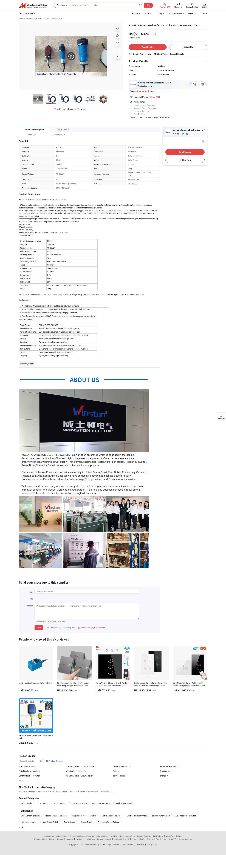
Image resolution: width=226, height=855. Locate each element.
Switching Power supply (28, 771)
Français (79, 839)
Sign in (204, 7)
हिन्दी (148, 839)
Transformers (165, 771)
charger (163, 776)
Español (60, 839)
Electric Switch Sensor (161, 816)
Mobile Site (170, 836)
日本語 (141, 839)
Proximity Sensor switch (170, 766)
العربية (127, 839)
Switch (47, 19)
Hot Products (49, 836)
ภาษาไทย (155, 839)
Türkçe (164, 839)
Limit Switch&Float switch (29, 776)
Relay (115, 771)
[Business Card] (203, 141)
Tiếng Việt (172, 839)
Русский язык (90, 839)
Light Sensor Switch (79, 803)
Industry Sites (130, 836)
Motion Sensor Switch (101, 803)
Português (69, 839)
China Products (61, 836)
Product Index (158, 836)
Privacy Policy (152, 845)
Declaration (140, 845)
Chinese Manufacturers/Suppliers (82, 836)
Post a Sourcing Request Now (91, 627)
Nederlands (118, 839)
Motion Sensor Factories (111, 816)
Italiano (100, 839)
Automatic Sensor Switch (186, 816)
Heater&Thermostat (121, 766)
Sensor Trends (86, 822)
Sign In (133, 117)
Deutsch (108, 839)
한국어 (134, 839)
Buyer (147, 13)
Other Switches (27, 803)
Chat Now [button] (189, 47)
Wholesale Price (116, 836)
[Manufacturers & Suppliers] (33, 5)
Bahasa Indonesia (185, 839)
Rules (205, 13)
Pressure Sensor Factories (55, 816)
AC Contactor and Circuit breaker (79, 776)
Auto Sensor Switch (50, 822)
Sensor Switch (57, 19)
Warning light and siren (75, 771)
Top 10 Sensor (69, 822)
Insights (179, 836)
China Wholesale (102, 836)
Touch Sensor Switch (123, 803)
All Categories (27, 13)
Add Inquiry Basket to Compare (71, 109)
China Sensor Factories (30, 816)
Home (21, 19)
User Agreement (127, 845)
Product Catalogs (55, 761)
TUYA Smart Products (27, 766)
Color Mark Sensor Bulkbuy (109, 822)
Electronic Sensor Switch (137, 816)
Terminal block (119, 776)
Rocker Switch (59, 803)
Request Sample (177, 54)
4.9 (174, 133)
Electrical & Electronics (34, 19)
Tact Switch (43, 803)
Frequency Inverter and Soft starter (80, 766)
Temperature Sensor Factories (84, 816)
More (21, 827)
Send (39, 627)
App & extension (175, 13)
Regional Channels (144, 836)
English (52, 839)
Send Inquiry (148, 47)
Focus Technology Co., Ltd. (96, 845)
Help (160, 13)
